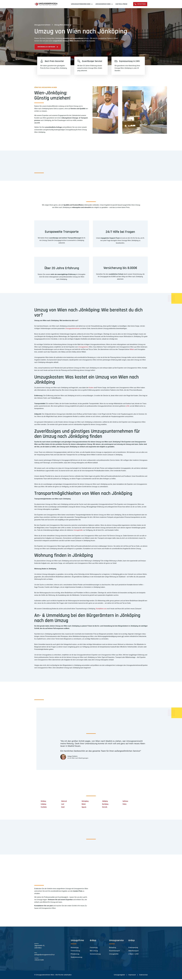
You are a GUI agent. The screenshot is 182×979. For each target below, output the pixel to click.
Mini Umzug (94, 951)
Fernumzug (94, 947)
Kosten (91, 387)
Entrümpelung (133, 947)
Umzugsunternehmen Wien (80, 4)
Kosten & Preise (121, 4)
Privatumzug (75, 954)
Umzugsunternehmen (72, 328)
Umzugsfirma (77, 940)
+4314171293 (39, 960)
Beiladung (112, 947)
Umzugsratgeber (119, 975)
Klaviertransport (114, 951)
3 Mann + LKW (133, 954)
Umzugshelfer (78, 530)
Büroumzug (74, 947)
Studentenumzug (76, 957)
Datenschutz (143, 975)
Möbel (132, 349)
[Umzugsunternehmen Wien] (46, 4)
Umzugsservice (83, 347)
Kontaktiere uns (101, 608)
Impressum (132, 975)
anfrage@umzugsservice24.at (44, 954)
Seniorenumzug (95, 954)
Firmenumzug (75, 951)
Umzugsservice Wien (103, 4)
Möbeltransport (133, 951)
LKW (127, 406)
